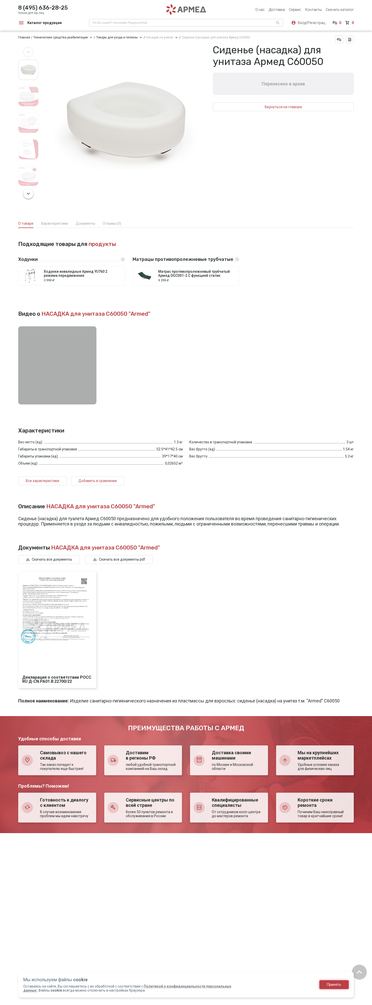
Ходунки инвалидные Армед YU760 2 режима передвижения (75, 273)
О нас (260, 10)
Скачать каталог (340, 10)
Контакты (313, 10)
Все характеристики (42, 481)
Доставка (277, 10)
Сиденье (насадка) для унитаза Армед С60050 (216, 37)
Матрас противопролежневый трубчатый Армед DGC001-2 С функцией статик (194, 273)
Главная (24, 37)
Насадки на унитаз (159, 37)
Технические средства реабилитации (60, 37)
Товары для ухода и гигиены (117, 37)
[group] (125, 123)
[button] (28, 52)
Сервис (295, 10)
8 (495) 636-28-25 (43, 7)
